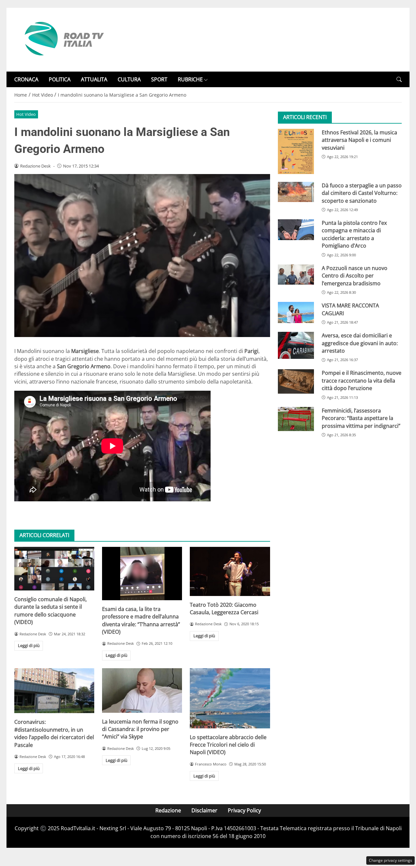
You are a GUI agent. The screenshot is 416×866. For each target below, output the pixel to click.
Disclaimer (204, 810)
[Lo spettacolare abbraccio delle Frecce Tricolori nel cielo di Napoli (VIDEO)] (230, 698)
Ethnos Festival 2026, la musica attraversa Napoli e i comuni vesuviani (359, 140)
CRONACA (26, 79)
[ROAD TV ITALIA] (63, 39)
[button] (399, 79)
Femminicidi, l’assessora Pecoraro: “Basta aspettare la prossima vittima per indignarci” (361, 418)
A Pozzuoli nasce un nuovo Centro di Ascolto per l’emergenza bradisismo (354, 275)
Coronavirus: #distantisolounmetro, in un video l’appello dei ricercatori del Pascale (54, 733)
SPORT (159, 79)
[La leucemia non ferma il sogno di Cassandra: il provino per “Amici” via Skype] (142, 690)
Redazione (168, 810)
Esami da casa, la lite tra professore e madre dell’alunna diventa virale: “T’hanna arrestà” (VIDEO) (141, 620)
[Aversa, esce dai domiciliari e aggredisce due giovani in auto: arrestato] (296, 345)
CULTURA (129, 79)
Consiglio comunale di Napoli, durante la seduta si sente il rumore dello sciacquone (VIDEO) (50, 611)
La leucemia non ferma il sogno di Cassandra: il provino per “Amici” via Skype (140, 729)
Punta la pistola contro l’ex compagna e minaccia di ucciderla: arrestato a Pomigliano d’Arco (354, 235)
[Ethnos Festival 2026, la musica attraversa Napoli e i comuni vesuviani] (296, 151)
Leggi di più (29, 645)
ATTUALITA (94, 79)
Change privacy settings (390, 860)
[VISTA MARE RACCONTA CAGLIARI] (296, 312)
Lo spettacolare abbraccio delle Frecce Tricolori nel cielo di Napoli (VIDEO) (228, 745)
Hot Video (26, 114)
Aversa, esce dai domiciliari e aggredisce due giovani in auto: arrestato (360, 343)
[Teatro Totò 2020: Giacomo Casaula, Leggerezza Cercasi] (230, 571)
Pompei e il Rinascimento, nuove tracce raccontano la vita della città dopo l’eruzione (361, 381)
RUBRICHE (190, 79)
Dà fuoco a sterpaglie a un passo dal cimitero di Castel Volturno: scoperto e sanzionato (362, 193)
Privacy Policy (244, 810)
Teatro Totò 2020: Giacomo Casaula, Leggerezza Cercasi (224, 608)
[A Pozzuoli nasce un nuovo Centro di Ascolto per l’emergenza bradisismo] (296, 274)
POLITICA (60, 79)
